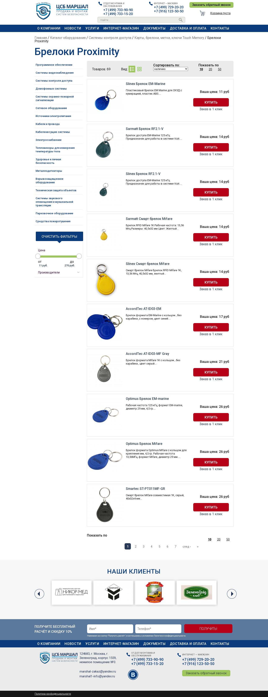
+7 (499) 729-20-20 (168, 7)
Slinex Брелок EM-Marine (145, 84)
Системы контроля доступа (110, 38)
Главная (41, 38)
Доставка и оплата (188, 28)
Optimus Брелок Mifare (144, 444)
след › (187, 546)
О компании (48, 28)
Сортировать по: (166, 65)
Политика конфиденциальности (53, 693)
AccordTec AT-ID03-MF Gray (147, 354)
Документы (154, 28)
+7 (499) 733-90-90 (118, 10)
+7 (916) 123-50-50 (168, 11)
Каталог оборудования (68, 38)
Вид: (124, 69)
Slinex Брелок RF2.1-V (143, 174)
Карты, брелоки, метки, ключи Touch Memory (169, 38)
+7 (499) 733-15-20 (118, 14)
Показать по (208, 65)
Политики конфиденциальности (170, 636)
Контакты (220, 28)
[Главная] (65, 9)
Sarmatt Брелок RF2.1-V (144, 129)
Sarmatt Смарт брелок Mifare (149, 219)
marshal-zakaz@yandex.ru (98, 671)
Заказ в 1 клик (211, 109)
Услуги (92, 28)
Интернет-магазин (121, 28)
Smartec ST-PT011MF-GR (145, 489)
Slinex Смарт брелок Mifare (147, 264)
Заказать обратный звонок (211, 4)
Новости (72, 28)
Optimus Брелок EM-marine (147, 399)
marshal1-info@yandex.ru (97, 676)
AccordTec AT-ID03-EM (143, 309)
